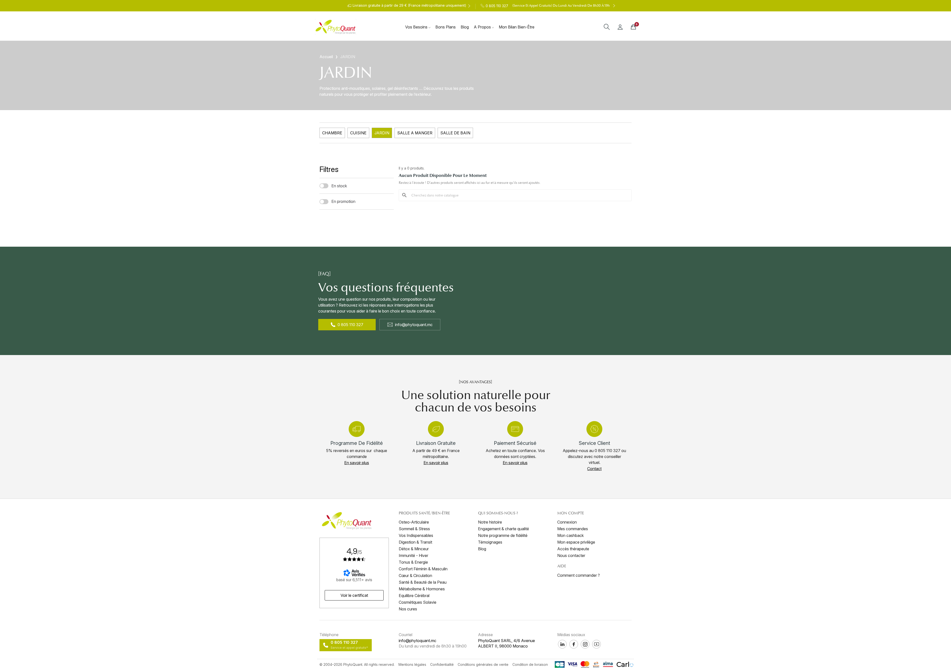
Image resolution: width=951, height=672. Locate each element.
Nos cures (408, 608)
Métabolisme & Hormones (422, 588)
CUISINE (358, 132)
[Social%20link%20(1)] (574, 644)
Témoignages (490, 542)
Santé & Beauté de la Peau (423, 582)
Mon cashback (570, 535)
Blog (482, 548)
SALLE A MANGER (414, 132)
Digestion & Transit (415, 542)
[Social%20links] (596, 644)
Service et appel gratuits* (349, 647)
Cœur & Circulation (415, 575)
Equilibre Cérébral (414, 595)
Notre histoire (490, 522)
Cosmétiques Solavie (417, 602)
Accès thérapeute (573, 548)
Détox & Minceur (414, 548)
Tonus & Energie (413, 562)
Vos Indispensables (416, 535)
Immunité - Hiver (413, 555)
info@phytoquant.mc (414, 324)
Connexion (567, 522)
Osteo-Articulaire (414, 522)
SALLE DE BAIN (455, 132)
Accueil (326, 56)
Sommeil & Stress (414, 528)
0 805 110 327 (350, 324)
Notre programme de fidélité (503, 535)
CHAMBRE (332, 132)
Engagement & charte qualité (503, 528)
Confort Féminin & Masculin (423, 568)
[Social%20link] (585, 644)
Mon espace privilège (576, 542)
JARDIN (381, 132)
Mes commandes (572, 528)
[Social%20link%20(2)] (562, 644)
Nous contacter (571, 555)
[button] (356, 463)
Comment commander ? (578, 575)
